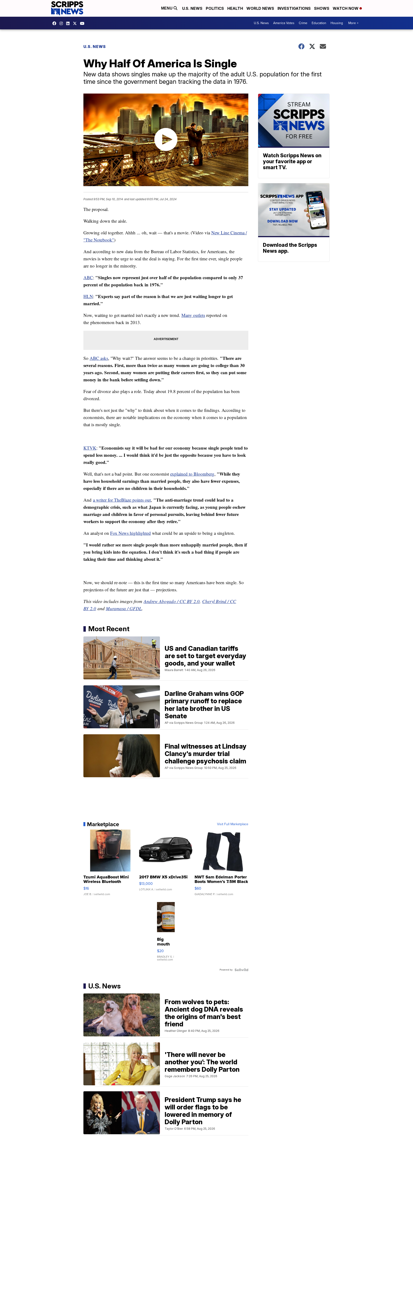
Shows (321, 8)
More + (353, 23)
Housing (337, 23)
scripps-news (69, 23)
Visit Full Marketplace (232, 824)
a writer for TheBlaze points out (122, 500)
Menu (167, 8)
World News (260, 8)
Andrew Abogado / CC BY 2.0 (172, 601)
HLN (88, 296)
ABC (88, 277)
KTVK (89, 448)
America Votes (283, 23)
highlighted (140, 533)
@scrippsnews (83, 23)
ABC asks (99, 358)
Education (319, 23)
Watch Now (346, 8)
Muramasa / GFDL (124, 608)
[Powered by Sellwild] (241, 969)
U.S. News (192, 8)
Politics (215, 8)
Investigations (294, 8)
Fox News (119, 533)
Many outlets (193, 315)
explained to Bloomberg (192, 474)
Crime (303, 23)
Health (235, 8)
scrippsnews (55, 23)
